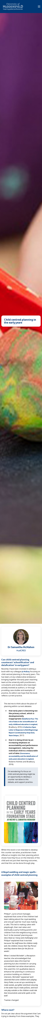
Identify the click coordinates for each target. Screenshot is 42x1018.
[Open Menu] (39, 6)
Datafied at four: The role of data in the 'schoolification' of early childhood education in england (23, 722)
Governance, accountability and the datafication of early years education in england (23, 756)
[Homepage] (13, 6)
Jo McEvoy (26, 671)
